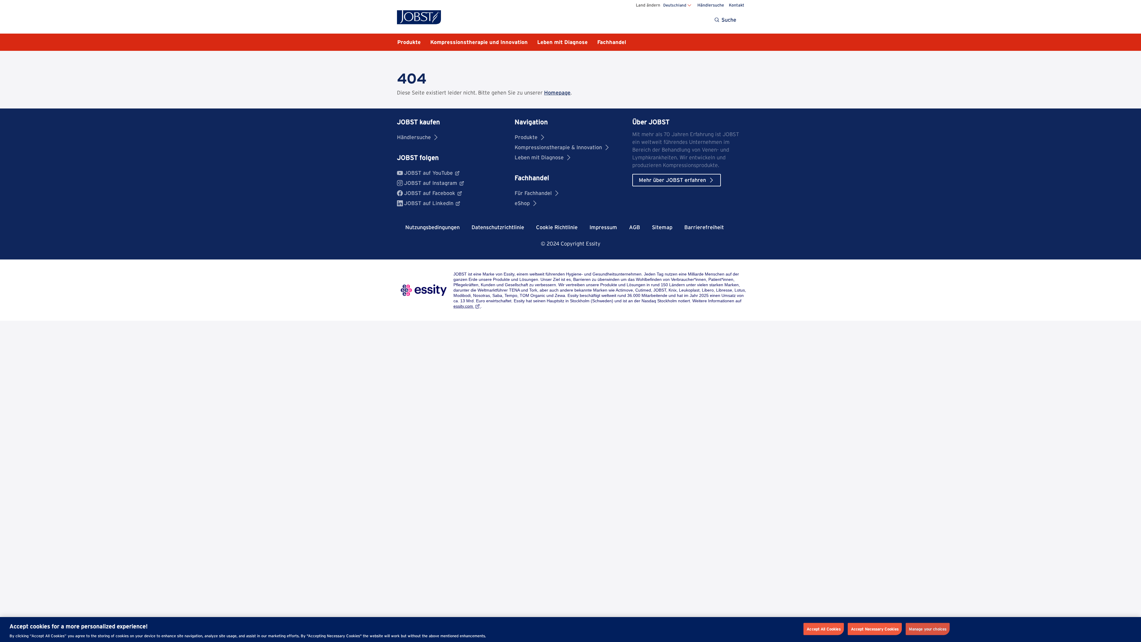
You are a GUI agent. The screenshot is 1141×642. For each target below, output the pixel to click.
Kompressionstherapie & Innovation (558, 147)
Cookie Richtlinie (557, 227)
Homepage (557, 92)
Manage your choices (927, 629)
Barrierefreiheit (704, 227)
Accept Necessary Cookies (875, 629)
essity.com (463, 306)
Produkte (526, 137)
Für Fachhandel (533, 193)
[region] (570, 629)
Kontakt (736, 5)
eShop (522, 203)
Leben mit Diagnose (539, 157)
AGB (634, 227)
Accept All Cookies (823, 629)
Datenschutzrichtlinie (498, 227)
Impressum (603, 227)
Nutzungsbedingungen (432, 227)
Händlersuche (710, 5)
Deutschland (674, 5)
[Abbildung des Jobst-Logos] (419, 17)
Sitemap (662, 227)
